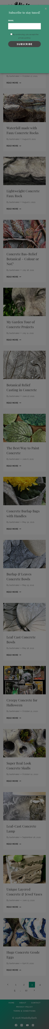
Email (11, 20)
